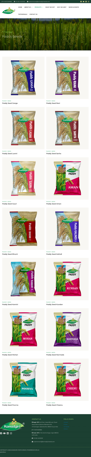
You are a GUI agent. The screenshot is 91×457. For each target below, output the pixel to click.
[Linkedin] (86, 1)
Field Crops (8, 32)
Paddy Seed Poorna (10, 405)
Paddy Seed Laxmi (9, 154)
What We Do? (50, 7)
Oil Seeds (66, 426)
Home (20, 7)
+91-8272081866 (7, 1)
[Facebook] (81, 1)
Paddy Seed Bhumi (10, 254)
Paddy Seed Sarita (53, 154)
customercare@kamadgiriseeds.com (39, 1)
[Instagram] (88, 1)
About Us (27, 7)
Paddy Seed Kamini (10, 304)
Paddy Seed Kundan (54, 304)
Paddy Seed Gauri (9, 204)
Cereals (66, 422)
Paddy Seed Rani (53, 103)
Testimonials (22, 14)
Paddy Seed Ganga (10, 103)
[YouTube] (83, 1)
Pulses (65, 424)
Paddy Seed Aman (53, 204)
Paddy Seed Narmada (55, 355)
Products (38, 7)
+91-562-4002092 (20, 1)
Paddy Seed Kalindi (54, 254)
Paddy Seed (6, 101)
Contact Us (33, 14)
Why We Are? (61, 7)
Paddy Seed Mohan (10, 355)
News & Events (74, 7)
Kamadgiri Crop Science (18, 450)
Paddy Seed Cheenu (54, 405)
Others (66, 429)
